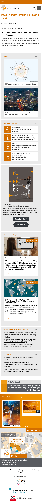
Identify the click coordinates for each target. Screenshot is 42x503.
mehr (22, 45)
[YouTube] (36, 430)
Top (40, 500)
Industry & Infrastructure (17, 214)
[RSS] (39, 430)
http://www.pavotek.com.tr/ (9, 23)
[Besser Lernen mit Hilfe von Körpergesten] (21, 255)
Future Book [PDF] (21, 225)
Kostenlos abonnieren (33, 390)
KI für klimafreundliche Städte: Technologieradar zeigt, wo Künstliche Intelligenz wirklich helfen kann (20, 364)
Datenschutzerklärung (16, 470)
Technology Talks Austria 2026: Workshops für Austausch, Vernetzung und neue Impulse (21, 370)
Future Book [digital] (21, 219)
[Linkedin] (28, 430)
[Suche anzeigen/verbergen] (39, 7)
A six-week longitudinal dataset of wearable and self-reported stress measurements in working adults (19, 346)
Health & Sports (21, 212)
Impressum (6, 470)
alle (36, 56)
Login (31, 470)
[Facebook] (32, 430)
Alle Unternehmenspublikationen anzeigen (15, 426)
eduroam (26, 470)
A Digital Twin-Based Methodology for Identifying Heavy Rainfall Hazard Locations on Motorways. (20, 341)
